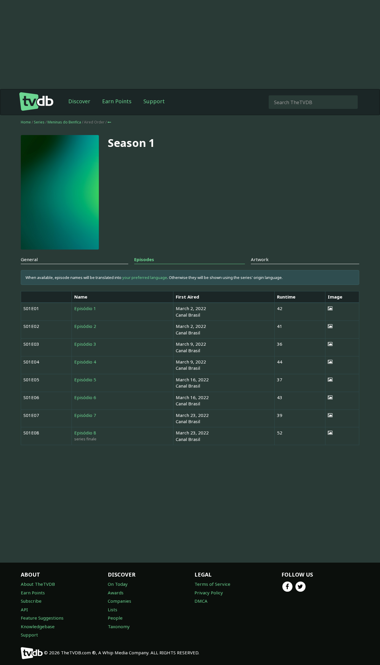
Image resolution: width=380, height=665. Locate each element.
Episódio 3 (85, 344)
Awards (116, 593)
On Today (118, 584)
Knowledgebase (38, 626)
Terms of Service (212, 584)
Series (39, 122)
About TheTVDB (38, 584)
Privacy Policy (208, 593)
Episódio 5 (85, 380)
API (24, 609)
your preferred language (144, 277)
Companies (119, 601)
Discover (79, 101)
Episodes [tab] (144, 259)
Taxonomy (119, 626)
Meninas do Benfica (65, 122)
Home (26, 122)
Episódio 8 (85, 433)
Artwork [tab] (260, 259)
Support (154, 101)
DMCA (201, 601)
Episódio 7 (85, 415)
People (115, 618)
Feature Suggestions (42, 618)
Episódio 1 (85, 308)
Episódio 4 (85, 362)
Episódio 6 (85, 397)
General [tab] (29, 259)
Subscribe (31, 601)
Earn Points (117, 101)
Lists (112, 609)
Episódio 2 (85, 326)
